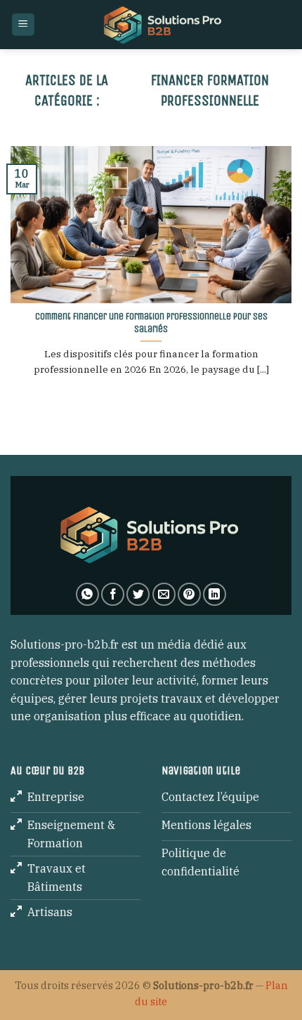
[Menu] (23, 25)
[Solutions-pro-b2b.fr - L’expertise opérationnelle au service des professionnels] (163, 24)
